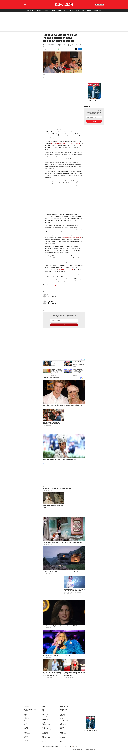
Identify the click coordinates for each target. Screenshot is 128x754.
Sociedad (26, 729)
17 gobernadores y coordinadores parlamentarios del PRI (65, 143)
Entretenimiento (46, 719)
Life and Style (97, 10)
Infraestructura (45, 731)
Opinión (26, 728)
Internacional (61, 10)
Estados (26, 727)
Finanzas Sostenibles (65, 706)
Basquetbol (62, 725)
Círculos (26, 736)
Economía (52, 10)
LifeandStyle (27, 718)
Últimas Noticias (29, 10)
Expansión (26, 706)
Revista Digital (99, 4)
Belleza (26, 738)
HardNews (58, 284)
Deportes (44, 720)
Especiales (62, 718)
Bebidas (62, 734)
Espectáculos (27, 733)
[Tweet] (76, 49)
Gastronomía (63, 733)
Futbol (61, 722)
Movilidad (44, 741)
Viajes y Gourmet (28, 740)
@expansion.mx (66, 746)
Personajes (62, 737)
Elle (43, 709)
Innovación (62, 707)
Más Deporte (63, 727)
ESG (83, 10)
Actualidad (62, 714)
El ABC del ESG (63, 709)
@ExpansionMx (53, 296)
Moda (25, 737)
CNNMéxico (50, 301)
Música (43, 723)
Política (46, 10)
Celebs (43, 713)
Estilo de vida (45, 714)
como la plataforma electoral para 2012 (71, 237)
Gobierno (26, 722)
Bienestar (62, 738)
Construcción (45, 728)
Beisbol (62, 723)
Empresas (38, 10)
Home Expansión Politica (30, 709)
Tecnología (70, 10)
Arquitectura (45, 732)
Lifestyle (62, 728)
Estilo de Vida (63, 739)
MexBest (62, 732)
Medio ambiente (46, 737)
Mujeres (89, 10)
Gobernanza (45, 739)
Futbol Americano (64, 724)
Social (43, 738)
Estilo (43, 718)
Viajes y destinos (64, 736)
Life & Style (44, 717)
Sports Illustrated (64, 720)
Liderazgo (62, 715)
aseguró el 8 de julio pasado (66, 269)
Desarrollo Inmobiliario (47, 729)
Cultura (43, 706)
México (25, 723)
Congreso (26, 724)
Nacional (52, 284)
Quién (25, 732)
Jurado (61, 741)
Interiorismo (45, 733)
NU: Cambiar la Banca (94, 101)
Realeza (26, 734)
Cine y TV (44, 722)
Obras (77, 10)
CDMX (25, 725)
